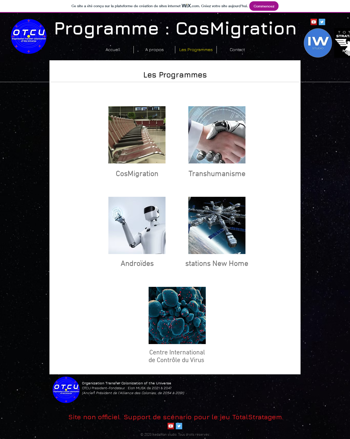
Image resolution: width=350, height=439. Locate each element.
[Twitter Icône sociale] (322, 22)
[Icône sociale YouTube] (314, 22)
